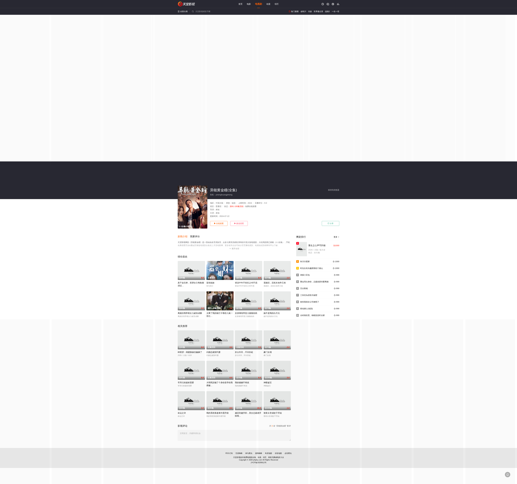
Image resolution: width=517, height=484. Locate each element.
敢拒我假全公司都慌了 (309, 302)
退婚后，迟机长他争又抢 (275, 283)
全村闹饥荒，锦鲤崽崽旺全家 (312, 315)
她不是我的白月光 (272, 313)
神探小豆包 (305, 275)
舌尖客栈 (304, 288)
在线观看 (219, 223)
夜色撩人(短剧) (306, 309)
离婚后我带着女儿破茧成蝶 (190, 313)
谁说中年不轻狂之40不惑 (246, 283)
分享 (330, 223)
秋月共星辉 (305, 261)
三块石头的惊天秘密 (308, 295)
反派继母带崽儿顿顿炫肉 (246, 313)
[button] (184, 236)
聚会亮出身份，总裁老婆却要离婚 (314, 282)
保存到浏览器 (333, 190)
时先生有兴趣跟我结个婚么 (311, 268)
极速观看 (239, 223)
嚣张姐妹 (210, 283)
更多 (336, 237)
